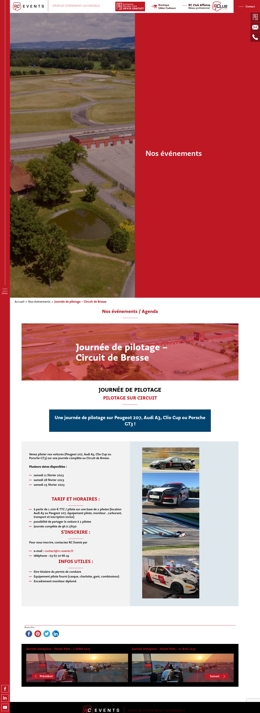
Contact (250, 6)
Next (218, 676)
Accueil (19, 301)
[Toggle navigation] (5, 290)
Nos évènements (39, 301)
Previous (44, 676)
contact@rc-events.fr (59, 551)
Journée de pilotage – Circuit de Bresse (80, 301)
